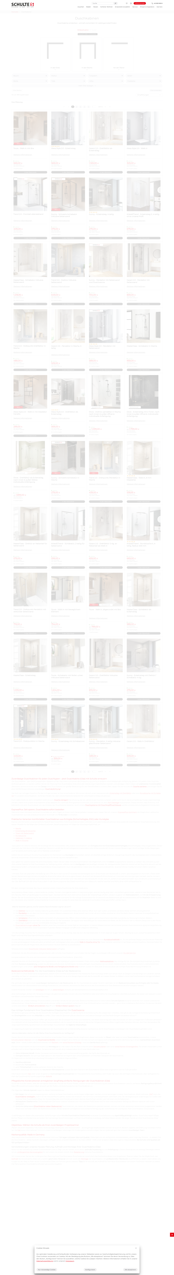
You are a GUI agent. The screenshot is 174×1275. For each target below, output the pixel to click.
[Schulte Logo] (22, 5)
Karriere (159, 7)
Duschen (81, 7)
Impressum (70, 1261)
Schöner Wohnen (106, 7)
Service (135, 7)
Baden (88, 7)
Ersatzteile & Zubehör (122, 7)
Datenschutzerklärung (44, 1261)
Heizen (95, 7)
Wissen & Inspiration (147, 7)
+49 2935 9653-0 (158, 3)
